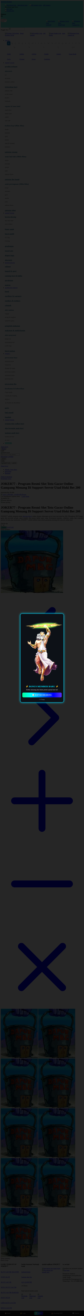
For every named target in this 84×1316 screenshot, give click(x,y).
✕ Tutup (42, 699)
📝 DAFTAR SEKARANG (42, 695)
